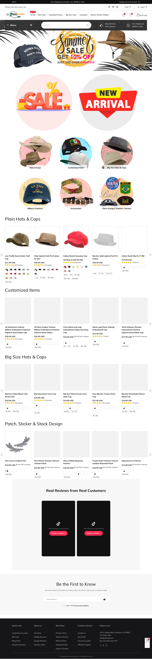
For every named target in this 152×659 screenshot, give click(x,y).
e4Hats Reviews (40, 637)
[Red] (15, 273)
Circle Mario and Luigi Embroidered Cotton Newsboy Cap (75, 330)
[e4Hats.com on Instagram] (106, 645)
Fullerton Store (39, 645)
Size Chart (82, 637)
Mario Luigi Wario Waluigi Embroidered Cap (103, 328)
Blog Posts (16, 641)
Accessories (83, 15)
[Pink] (27, 269)
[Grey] (48, 269)
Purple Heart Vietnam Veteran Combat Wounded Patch (105, 462)
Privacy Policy (61, 633)
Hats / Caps (41, 15)
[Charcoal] (44, 269)
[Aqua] (23, 269)
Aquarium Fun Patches (131, 461)
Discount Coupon (84, 641)
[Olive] (19, 273)
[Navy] (15, 269)
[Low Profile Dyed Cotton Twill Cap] (18, 239)
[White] (73, 266)
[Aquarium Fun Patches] (134, 444)
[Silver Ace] (6, 470)
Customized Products (56, 15)
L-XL (36, 277)
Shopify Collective (19, 645)
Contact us (82, 633)
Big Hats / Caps (71, 15)
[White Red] (48, 404)
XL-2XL (42, 277)
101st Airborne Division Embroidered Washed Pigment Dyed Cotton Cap (133, 330)
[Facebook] (109, 7)
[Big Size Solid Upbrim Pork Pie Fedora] (105, 239)
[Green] (127, 470)
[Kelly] (102, 340)
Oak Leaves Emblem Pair (15, 461)
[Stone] (131, 266)
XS (65, 346)
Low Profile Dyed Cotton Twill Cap (17, 257)
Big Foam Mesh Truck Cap (45, 394)
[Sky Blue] (15, 277)
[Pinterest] (113, 7)
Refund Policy (61, 641)
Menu (13, 25)
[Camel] (35, 269)
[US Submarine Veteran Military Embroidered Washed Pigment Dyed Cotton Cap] (18, 310)
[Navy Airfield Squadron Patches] (76, 444)
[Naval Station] (77, 473)
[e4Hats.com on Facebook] (100, 645)
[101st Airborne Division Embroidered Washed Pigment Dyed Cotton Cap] (134, 310)
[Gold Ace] (15, 470)
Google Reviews (40, 641)
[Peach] (6, 273)
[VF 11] (69, 473)
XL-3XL (37, 413)
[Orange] (10, 273)
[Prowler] (73, 473)
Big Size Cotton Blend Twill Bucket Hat (16, 395)
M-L (71, 275)
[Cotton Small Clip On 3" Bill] (134, 239)
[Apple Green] (27, 273)
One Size (9, 282)
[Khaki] (6, 269)
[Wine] (19, 269)
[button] (2, 254)
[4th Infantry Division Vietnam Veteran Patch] (47, 444)
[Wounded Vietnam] (94, 473)
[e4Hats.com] (15, 14)
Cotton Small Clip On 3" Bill (133, 256)
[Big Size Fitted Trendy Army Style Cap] (76, 377)
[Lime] (86, 266)
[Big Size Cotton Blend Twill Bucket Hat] (18, 377)
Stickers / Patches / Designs (99, 15)
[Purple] (56, 269)
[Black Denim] (77, 270)
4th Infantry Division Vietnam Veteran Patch (46, 462)
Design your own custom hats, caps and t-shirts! (116, 2)
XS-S (65, 275)
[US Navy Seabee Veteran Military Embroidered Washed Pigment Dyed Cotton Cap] (47, 310)
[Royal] (144, 266)
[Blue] (23, 470)
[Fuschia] (64, 270)
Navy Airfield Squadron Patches (73, 462)
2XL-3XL (51, 277)
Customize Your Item (20, 633)
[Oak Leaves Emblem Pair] (18, 444)
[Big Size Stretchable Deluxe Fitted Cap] (134, 377)
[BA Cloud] (86, 473)
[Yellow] (6, 277)
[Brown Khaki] (44, 408)
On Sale (32, 15)
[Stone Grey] (56, 343)
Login (142, 7)
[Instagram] (117, 7)
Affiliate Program (84, 645)
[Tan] (110, 269)
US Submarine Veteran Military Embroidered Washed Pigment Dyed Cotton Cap (17, 330)
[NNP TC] (81, 473)
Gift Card (15, 637)
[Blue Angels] (64, 473)
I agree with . (77, 605)
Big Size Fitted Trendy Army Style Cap (75, 395)
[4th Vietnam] (35, 473)
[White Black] (44, 404)
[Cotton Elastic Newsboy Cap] (76, 239)
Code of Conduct (62, 649)
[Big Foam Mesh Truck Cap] (47, 377)
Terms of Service (62, 637)
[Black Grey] (98, 411)
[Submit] (87, 25)
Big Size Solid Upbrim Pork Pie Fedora (105, 257)
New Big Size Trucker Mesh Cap (103, 395)
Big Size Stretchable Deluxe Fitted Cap (133, 395)
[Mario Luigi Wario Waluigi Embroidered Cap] (105, 310)
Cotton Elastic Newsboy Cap (75, 256)
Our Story (37, 633)
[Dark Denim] (73, 270)
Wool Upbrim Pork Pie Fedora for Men (46, 257)
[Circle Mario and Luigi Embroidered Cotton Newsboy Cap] (76, 310)
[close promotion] (139, 2)
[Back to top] (147, 645)
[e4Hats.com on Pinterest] (103, 645)
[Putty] (10, 277)
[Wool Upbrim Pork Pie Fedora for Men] (47, 239)
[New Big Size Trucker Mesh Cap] (105, 377)
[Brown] (102, 269)
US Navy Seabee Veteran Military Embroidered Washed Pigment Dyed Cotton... (46, 330)
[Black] (10, 269)
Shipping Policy (62, 645)
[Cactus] (23, 273)
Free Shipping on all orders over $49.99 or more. (47, 2)
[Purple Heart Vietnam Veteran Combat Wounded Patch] (105, 444)
